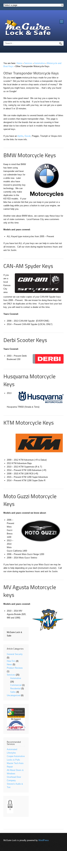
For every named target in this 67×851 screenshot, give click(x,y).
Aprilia (20, 136)
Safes (13, 692)
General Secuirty (15, 654)
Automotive (39, 63)
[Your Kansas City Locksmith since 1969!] (27, 28)
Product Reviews (15, 668)
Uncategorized (13, 695)
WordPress (43, 840)
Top (64, 848)
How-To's (11, 661)
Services (28, 63)
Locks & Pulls (13, 760)
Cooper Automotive (16, 756)
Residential (15, 688)
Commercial (15, 685)
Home (19, 63)
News (9, 664)
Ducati (28, 136)
